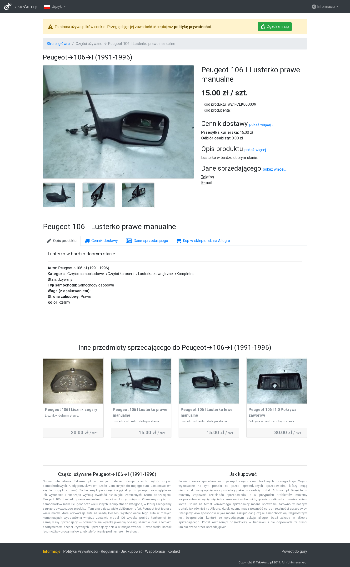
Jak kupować (131, 551)
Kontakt (173, 551)
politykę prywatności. (193, 27)
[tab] (61, 241)
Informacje (326, 6)
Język (56, 6)
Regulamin (109, 551)
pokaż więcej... (261, 124)
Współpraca (155, 551)
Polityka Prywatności (80, 551)
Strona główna (58, 43)
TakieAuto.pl (25, 7)
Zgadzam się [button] (278, 26)
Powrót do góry (294, 551)
